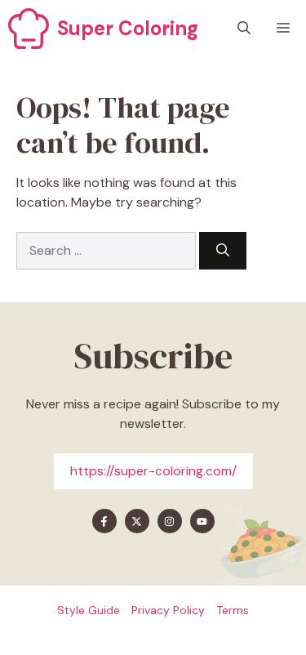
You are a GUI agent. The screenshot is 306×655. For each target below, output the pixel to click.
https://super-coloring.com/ (153, 470)
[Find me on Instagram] (169, 521)
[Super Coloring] (28, 28)
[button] (244, 28)
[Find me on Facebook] (104, 521)
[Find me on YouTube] (202, 521)
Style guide (88, 610)
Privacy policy (168, 610)
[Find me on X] (137, 521)
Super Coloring (127, 28)
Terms (232, 610)
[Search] (222, 251)
